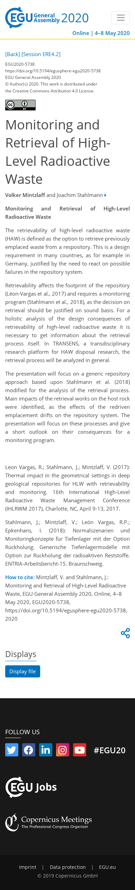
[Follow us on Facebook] (28, 751)
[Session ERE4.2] (41, 54)
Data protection (68, 867)
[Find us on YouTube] (79, 751)
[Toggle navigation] (120, 17)
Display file (22, 671)
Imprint (27, 867)
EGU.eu (107, 867)
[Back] (12, 54)
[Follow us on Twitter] (11, 751)
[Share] (124, 634)
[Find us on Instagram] (62, 751)
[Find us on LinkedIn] (45, 751)
